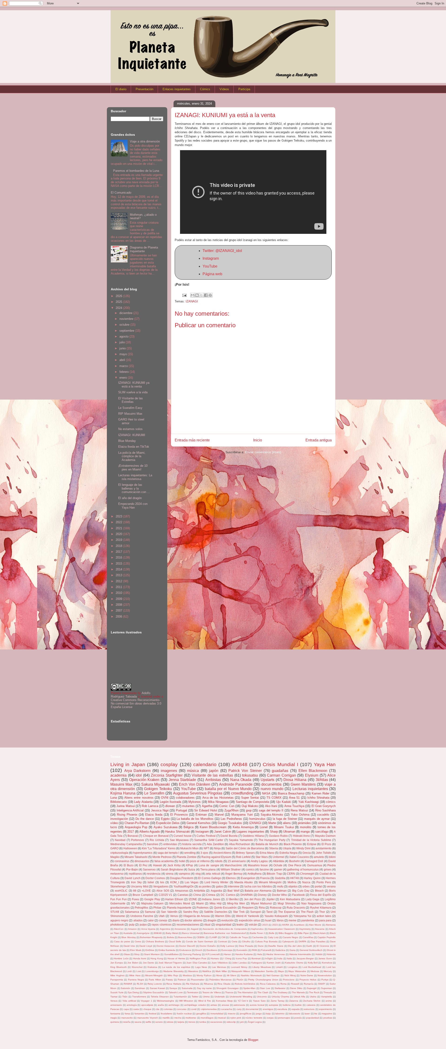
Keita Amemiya (243, 827)
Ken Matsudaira (290, 899)
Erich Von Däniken (194, 784)
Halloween (130, 848)
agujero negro (119, 920)
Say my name (204, 988)
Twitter (195, 996)
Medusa (315, 971)
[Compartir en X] (201, 295)
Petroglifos (141, 907)
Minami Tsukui (284, 827)
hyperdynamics (142, 852)
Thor (322, 911)
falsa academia (164, 861)
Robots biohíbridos (245, 984)
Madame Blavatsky (173, 971)
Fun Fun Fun (118, 899)
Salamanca (132, 911)
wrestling (190, 852)
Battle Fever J (257, 933)
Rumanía (309, 984)
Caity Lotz (273, 937)
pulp (131, 924)
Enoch (198, 950)
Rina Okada (223, 984)
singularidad (223, 924)
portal (318, 886)
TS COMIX (274, 797)
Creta (234, 941)
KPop (189, 865)
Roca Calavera (268, 984)
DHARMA (246, 894)
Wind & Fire (204, 1000)
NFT (206, 848)
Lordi (129, 971)
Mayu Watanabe (297, 971)
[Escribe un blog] (197, 295)
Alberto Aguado (149, 831)
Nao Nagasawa (311, 903)
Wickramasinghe (165, 1000)
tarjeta (180, 1022)
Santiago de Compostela (252, 802)
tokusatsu (250, 775)
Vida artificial (129, 1000)
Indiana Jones (211, 899)
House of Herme (176, 958)
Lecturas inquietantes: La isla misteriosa (135, 477)
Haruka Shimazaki (177, 831)
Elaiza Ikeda (153, 814)
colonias (168, 1009)
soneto (159, 1022)
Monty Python (204, 975)
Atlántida (278, 861)
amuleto (319, 856)
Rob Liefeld (243, 856)
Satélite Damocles (215, 911)
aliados (138, 920)
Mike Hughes (117, 975)
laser (307, 1013)
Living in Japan (127, 764)
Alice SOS (162, 890)
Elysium (311, 775)
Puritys (324, 979)
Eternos (231, 878)
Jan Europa (116, 962)
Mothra (292, 882)
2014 (119, 569)
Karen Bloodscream (213, 827)
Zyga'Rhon (231, 810)
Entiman (201, 814)
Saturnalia (187, 988)
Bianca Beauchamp (291, 793)
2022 (119, 522)
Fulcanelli (266, 950)
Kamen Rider (320, 793)
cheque (147, 1009)
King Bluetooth (118, 967)
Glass (127, 954)
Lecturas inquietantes (310, 789)
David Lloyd (145, 946)
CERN (291, 873)
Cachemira (257, 937)
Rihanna (208, 984)
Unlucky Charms (280, 996)
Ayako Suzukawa (165, 827)
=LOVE (146, 890)
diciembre (126, 313)
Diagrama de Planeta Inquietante (144, 249)
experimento (325, 1009)
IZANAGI (192, 301)
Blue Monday (127, 441)
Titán (125, 996)
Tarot (269, 911)
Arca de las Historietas (218, 797)
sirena (170, 873)
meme (292, 920)
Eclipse (311, 844)
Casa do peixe (122, 941)
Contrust (222, 941)
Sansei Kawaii (157, 988)
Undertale (219, 996)
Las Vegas (191, 882)
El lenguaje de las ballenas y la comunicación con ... (134, 488)
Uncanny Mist (139, 886)
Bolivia (170, 937)
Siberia (273, 848)
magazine (327, 1013)
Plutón (239, 979)
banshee (152, 844)
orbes (306, 886)
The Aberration (245, 992)
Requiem (248, 907)
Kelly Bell (313, 962)
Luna (113, 797)
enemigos (268, 1009)
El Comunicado (121, 192)
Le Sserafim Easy (130, 408)
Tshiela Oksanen (160, 996)
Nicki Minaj (290, 975)
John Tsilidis (323, 852)
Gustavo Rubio (278, 835)
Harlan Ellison (174, 899)
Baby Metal (172, 933)
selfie (148, 1022)
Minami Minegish (154, 975)
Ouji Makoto (250, 806)
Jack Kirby (173, 865)
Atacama (320, 929)
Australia (128, 933)
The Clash (262, 992)
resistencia (154, 873)
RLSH (140, 984)
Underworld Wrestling (241, 996)
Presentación (144, 89)
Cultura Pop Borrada (266, 941)
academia (118, 775)
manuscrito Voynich (147, 1017)
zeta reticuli (213, 873)
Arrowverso (180, 929)
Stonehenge (118, 886)
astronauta (239, 1005)
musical (222, 1017)
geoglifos (201, 1013)
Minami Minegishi (270, 882)
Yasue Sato (259, 1000)
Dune (261, 946)
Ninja (217, 848)
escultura (282, 1009)
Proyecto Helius (307, 979)
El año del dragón (130, 498)
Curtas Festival (206, 835)
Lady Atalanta (143, 802)
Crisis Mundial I (280, 764)
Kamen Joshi (274, 962)
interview (233, 886)
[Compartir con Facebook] (205, 295)
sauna (138, 1022)
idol (139, 775)
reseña (127, 1022)
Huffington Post (198, 958)
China (197, 894)
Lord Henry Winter (216, 882)
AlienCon (119, 929)
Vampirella (326, 996)
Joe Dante (148, 962)
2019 (119, 540)
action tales (324, 915)
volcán (253, 924)
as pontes (205, 886)
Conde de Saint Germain (199, 941)
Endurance (185, 950)
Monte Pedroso (162, 856)
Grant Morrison (152, 954)
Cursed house (182, 835)
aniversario (116, 1005)
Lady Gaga (312, 899)
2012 (119, 581)
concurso (182, 1009)
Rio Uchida (157, 839)
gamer (278, 869)
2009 (119, 599)
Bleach (319, 890)
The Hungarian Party (272, 839)
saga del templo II (271, 810)
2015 (119, 563)
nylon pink (235, 1017)
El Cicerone (323, 946)
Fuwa (135, 899)
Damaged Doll (314, 861)
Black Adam (319, 933)
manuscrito (127, 1017)
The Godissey (280, 992)
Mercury (328, 971)
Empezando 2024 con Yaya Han (133, 505)
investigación (119, 819)
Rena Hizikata (173, 984)
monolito (305, 827)
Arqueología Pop (136, 827)
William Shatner (231, 869)
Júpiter (270, 899)
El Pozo (326, 844)
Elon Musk (135, 950)
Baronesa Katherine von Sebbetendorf (225, 933)
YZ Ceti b (243, 1000)
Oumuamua (314, 865)
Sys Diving (133, 992)
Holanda (331, 954)
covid (194, 1009)
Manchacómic (233, 865)
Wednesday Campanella (126, 844)
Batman (282, 890)
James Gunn (325, 958)
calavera (310, 1005)
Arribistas (213, 780)
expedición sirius (249, 920)
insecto (232, 1013)
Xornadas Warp (224, 1000)
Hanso (227, 954)
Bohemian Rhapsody (151, 937)
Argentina (165, 929)
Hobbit (318, 954)
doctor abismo (193, 920)
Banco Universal (191, 933)
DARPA (302, 941)
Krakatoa (152, 967)
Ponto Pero (323, 882)
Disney (262, 894)
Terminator (192, 992)
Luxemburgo (152, 971)
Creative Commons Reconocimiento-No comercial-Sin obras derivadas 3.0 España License (136, 703)
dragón (211, 920)
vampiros (184, 873)
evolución (227, 920)
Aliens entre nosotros (138, 797)
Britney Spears (245, 852)
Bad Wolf (233, 890)
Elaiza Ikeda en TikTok (133, 446)
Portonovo (137, 839)
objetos (293, 886)
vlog (198, 873)
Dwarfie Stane (275, 946)
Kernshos (327, 962)
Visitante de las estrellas (212, 775)
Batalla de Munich (267, 844)
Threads (327, 992)
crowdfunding (242, 793)
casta (136, 1009)
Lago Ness (201, 967)
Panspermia (116, 979)
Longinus (293, 967)
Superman (326, 988)
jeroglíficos (245, 1013)
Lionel (264, 827)
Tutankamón (180, 996)
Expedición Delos (168, 823)
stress (170, 1022)
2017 (119, 551)
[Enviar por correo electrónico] (192, 295)
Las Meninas (219, 967)
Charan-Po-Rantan (137, 823)
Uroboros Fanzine (141, 915)
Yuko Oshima (300, 814)
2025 (119, 302)
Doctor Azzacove (166, 946)
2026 (119, 296)
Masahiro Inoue (258, 865)
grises (327, 869)
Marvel (219, 814)
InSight (269, 958)
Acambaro (299, 924)
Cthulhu (246, 941)
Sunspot (255, 911)
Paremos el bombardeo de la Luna (136, 170)
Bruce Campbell (143, 894)
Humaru (215, 958)
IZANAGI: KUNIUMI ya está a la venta (133, 384)
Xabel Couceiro (299, 856)
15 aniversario (237, 861)
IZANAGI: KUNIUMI (131, 435)
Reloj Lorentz (155, 984)
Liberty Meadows (261, 967)
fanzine (264, 869)
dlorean (170, 806)
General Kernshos (199, 823)
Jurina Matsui (125, 806)
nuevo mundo (272, 789)
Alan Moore (315, 924)
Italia (289, 958)
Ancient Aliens (222, 852)
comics (250, 869)
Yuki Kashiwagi (308, 802)
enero (123, 377)
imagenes (169, 771)
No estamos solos (130, 429)
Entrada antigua (318, 440)
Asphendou (257, 929)
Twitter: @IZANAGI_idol (222, 251)
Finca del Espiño (320, 894)
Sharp (274, 831)
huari (268, 920)
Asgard (194, 929)
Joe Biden (132, 962)
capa (126, 1009)
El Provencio (179, 814)
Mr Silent (231, 975)
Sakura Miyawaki (155, 784)
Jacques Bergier (305, 958)
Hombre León (121, 958)
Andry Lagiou (259, 861)
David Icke (129, 946)
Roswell (295, 984)
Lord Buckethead (311, 967)
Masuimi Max (121, 784)
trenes (191, 1022)
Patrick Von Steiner (245, 771)
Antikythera (254, 873)
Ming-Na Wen (236, 903)
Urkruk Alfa (299, 996)
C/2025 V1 (165, 894)
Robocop (276, 907)
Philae (157, 907)
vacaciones (216, 1022)
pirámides (304, 823)
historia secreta (192, 844)
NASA (266, 793)
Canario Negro (290, 937)
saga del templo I (168, 852)
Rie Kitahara (193, 984)
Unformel (278, 856)
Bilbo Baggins (286, 933)
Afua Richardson (239, 844)
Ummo (206, 996)
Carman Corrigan (281, 775)
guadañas (280, 771)
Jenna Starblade (182, 780)
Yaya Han (325, 764)
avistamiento (323, 848)
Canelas (182, 894)
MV (133, 903)
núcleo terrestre (254, 1017)
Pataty (169, 979)
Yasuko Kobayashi (276, 915)
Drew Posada (246, 946)
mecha (177, 1017)
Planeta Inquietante (179, 907)
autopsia (273, 1005)
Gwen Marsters (303, 784)
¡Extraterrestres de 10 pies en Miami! (133, 467)
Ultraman (289, 831)
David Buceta (228, 835)
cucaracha (226, 1009)
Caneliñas (308, 937)
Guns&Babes (171, 954)
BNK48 (158, 933)
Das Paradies (318, 941)
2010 (119, 593)
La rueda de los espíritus (176, 967)
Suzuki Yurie (117, 992)
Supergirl (311, 988)
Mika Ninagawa (218, 802)
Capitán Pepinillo (327, 937)
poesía (298, 1017)
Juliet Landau (239, 962)
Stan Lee (265, 988)
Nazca (306, 882)
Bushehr (294, 861)
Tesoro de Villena (211, 992)
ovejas (270, 1017)
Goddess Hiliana (253, 835)
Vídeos (224, 89)
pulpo (143, 924)
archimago (174, 1005)
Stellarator (280, 988)
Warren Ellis (223, 915)
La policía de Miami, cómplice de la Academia (131, 456)
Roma (283, 984)
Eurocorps (226, 950)
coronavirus (122, 861)
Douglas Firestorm (181, 878)
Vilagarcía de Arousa (196, 915)
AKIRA (285, 924)
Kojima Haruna (122, 793)
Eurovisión (242, 950)
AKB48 (239, 764)
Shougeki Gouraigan (227, 988)
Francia (265, 878)
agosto (124, 336)
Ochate (277, 865)
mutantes (188, 806)
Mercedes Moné (179, 903)
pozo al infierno (200, 861)
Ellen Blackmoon (313, 771)
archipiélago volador (195, 1005)
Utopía (287, 848)
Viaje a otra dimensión (145, 141)
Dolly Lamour (227, 946)
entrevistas (170, 844)
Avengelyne (143, 933)
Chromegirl (307, 873)
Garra (292, 950)
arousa (225, 1005)
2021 (119, 528)
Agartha (207, 806)
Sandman (140, 988)
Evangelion (248, 878)
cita (157, 1009)
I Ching (227, 958)
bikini (332, 856)
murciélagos (207, 1017)
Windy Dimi (303, 848)
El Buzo (129, 865)
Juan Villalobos (219, 962)
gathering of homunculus (303, 869)
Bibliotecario (118, 802)
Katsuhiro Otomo (294, 962)
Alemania (331, 924)
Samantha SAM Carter (208, 839)
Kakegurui (256, 962)
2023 (119, 516)
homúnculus (257, 819)
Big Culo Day (301, 890)
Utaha (313, 996)
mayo (123, 354)
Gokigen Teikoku (158, 789)
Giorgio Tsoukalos (230, 823)
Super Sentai (250, 797)
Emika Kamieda (166, 950)
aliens (287, 823)
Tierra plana (208, 869)
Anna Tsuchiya (294, 806)
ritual (207, 924)
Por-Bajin (132, 869)
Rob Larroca (150, 806)
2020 (119, 534)
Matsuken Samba (264, 971)
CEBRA (201, 937)
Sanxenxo (149, 869)
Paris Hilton (155, 979)
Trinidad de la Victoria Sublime (311, 839)
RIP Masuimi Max (130, 413)
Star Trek (239, 911)
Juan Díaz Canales (196, 962)
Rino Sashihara (325, 810)
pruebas (327, 1017)
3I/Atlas (322, 780)
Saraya (173, 988)
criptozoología (119, 852)
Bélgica (188, 827)
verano (331, 886)
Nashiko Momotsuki (251, 975)
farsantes (139, 1013)
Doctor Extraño (208, 946)
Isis (162, 882)
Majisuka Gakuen (152, 903)
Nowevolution (325, 975)
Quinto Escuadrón (225, 907)
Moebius (187, 975)
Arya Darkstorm (137, 771)
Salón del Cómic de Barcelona (245, 848)
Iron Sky (136, 882)
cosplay (169, 764)
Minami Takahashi (136, 856)
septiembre (127, 330)
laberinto (280, 1013)
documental (252, 1009)
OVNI (164, 797)
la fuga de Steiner (285, 819)
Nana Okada (241, 780)
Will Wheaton (186, 1000)
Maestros (193, 971)
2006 (119, 616)
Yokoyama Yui (302, 915)
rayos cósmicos (161, 924)
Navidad (120, 839)
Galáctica (280, 950)
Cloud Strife (175, 941)
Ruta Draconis (296, 907)
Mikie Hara (135, 975)
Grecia (306, 852)
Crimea (210, 894)
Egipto (165, 819)
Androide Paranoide (236, 784)
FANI (254, 950)
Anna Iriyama (148, 929)
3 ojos (204, 852)
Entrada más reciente (192, 440)
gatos (219, 886)
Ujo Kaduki (283, 802)
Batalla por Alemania (258, 890)
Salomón (125, 988)
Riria (262, 907)
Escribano (212, 950)
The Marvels (298, 992)
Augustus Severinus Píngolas (197, 793)
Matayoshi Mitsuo (240, 971)
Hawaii (157, 865)
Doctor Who (279, 894)
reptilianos (135, 873)
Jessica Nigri (160, 810)
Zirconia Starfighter (167, 775)
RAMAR (128, 984)
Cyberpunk (288, 941)
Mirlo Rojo (172, 975)
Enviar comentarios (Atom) (263, 452)
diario (176, 920)
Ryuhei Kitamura (320, 907)
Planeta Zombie (187, 856)
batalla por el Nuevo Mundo (228, 789)
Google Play (152, 899)
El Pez (143, 865)
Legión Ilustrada (170, 802)
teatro (240, 924)
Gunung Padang (192, 954)
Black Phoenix (293, 844)
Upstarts (267, 780)
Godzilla (280, 878)
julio (122, 342)
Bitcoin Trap (274, 873)
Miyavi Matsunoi (261, 903)
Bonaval (133, 835)
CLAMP (213, 937)
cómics (331, 802)
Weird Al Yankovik (247, 915)
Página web (212, 274)
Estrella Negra (288, 852)
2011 (119, 587)
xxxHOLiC (121, 890)
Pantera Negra (136, 979)
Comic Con (226, 806)
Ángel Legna (255, 1022)
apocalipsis (147, 1005)
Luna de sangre (209, 865)
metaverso (117, 873)
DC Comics (228, 894)
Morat (219, 975)
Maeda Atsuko (243, 882)
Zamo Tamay (278, 1000)
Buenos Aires (185, 937)
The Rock (314, 992)
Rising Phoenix (127, 814)
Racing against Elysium (216, 856)
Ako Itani (271, 806)
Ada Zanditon (215, 844)
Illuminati (256, 958)
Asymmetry (305, 929)
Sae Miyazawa (179, 839)
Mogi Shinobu (287, 903)
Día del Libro (295, 946)
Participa (244, 89)
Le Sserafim (154, 793)
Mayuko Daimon (325, 835)
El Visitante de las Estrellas (130, 400)
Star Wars (262, 856)
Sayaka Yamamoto (241, 839)
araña (161, 1005)
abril (122, 360)
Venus (174, 915)
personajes (284, 1017)
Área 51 (294, 797)
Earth (309, 946)
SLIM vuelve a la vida (133, 392)
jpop (249, 810)
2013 (119, 575)
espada (296, 1009)
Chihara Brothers (155, 941)
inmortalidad (216, 1013)
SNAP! (321, 984)
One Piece (295, 865)
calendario (204, 764)
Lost (138, 971)
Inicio (257, 440)
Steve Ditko (296, 988)
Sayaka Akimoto (272, 814)
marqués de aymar (317, 819)
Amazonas (181, 890)
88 (134, 890)
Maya (281, 971)
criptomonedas (209, 1009)
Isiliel (151, 882)
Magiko (115, 856)
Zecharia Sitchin (312, 1000)
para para (325, 920)
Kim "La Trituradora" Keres (158, 848)
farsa (127, 1013)
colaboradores (185, 797)
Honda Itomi (139, 958)
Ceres (138, 941)
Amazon (132, 929)
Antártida (199, 890)
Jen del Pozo (252, 899)
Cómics (205, 89)
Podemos (203, 907)
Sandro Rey (191, 911)
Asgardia (216, 890)
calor (151, 920)
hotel (182, 861)
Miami (200, 903)
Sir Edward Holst (205, 810)
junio (123, 348)
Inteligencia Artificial (130, 810)
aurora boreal (257, 1005)
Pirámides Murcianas (220, 979)
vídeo (114, 823)
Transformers (139, 996)
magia (113, 1017)
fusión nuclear (184, 1013)
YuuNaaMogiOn (184, 886)
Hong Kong (157, 958)
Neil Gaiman (273, 975)
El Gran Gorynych (324, 806)
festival (152, 1013)
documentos (271, 784)
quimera (114, 1022)
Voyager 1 (146, 1000)
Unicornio (262, 996)
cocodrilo (323, 814)
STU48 (114, 911)
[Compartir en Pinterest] (210, 295)
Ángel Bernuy (233, 873)
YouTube (210, 266)
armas (213, 1005)
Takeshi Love (176, 992)
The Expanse (286, 911)
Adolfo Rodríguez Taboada (130, 694)
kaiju (268, 1013)
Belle (271, 933)
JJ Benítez (232, 899)
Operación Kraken (144, 780)
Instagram (211, 258)
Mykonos (194, 802)
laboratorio (294, 1013)
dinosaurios (141, 861)
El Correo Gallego (209, 878)
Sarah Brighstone (172, 869)
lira (315, 1013)
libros (280, 920)
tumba (202, 1022)
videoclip (231, 1022)
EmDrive (149, 950)
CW (223, 937)
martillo (166, 1017)
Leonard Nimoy (239, 967)
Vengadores (160, 886)
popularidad (312, 1017)
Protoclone (289, 979)
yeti (242, 1022)
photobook (117, 924)
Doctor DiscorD (187, 946)
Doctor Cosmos (155, 878)
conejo (163, 920)
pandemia (307, 920)
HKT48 (294, 878)
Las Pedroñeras (231, 819)
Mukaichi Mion (189, 848)
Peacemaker (197, 979)
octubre (124, 324)
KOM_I (174, 882)
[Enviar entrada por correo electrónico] (184, 295)
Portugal (181, 810)
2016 (119, 557)
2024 (119, 308)
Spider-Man (249, 988)
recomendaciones (188, 924)
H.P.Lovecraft (212, 954)
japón (213, 771)
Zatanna (293, 1000)
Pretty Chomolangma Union (263, 979)
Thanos (229, 992)
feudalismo (166, 1013)
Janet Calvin (222, 831)
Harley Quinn (312, 878)
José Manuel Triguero (170, 962)
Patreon (182, 979)
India (279, 958)
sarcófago (321, 831)
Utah (162, 915)
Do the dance (144, 819)
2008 (119, 604)
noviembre (126, 319)
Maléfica (206, 971)
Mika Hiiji (216, 903)
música (193, 771)
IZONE (193, 899)
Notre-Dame (306, 975)
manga (305, 831)
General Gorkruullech (311, 950)
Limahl (279, 967)
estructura (309, 1009)
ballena (287, 1005)
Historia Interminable (300, 954)
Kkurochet (137, 967)
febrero (124, 372)
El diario (120, 89)
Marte (272, 823)
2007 (119, 610)
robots (219, 861)
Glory (137, 954)
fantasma (115, 1013)
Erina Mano (267, 852)
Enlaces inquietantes (177, 89)
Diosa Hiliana (294, 780)
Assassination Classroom (281, 929)
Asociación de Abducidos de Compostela (225, 929)
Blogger (253, 1040)
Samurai (150, 911)
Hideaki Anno (301, 835)
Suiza (191, 869)
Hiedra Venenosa (275, 954)
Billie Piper (303, 933)
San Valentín (169, 911)
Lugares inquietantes (250, 831)
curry (239, 1009)
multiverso (191, 1017)
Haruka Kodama (244, 954)
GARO (114, 848)
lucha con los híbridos (258, 886)
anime (328, 1000)
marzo (124, 366)
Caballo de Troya (239, 937)
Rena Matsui (299, 810)
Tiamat (114, 996)
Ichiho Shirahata (318, 797)
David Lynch (132, 878)
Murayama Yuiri (242, 814)
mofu (280, 886)
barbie (298, 1005)
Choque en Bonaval (156, 835)
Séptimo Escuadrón (153, 992)
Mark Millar (221, 971)
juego (259, 1013)
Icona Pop (241, 958)
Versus (114, 1000)
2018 (119, 546)
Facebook (298, 894)
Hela (259, 954)
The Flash (307, 911)
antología (132, 1005)
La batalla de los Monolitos (195, 819)
